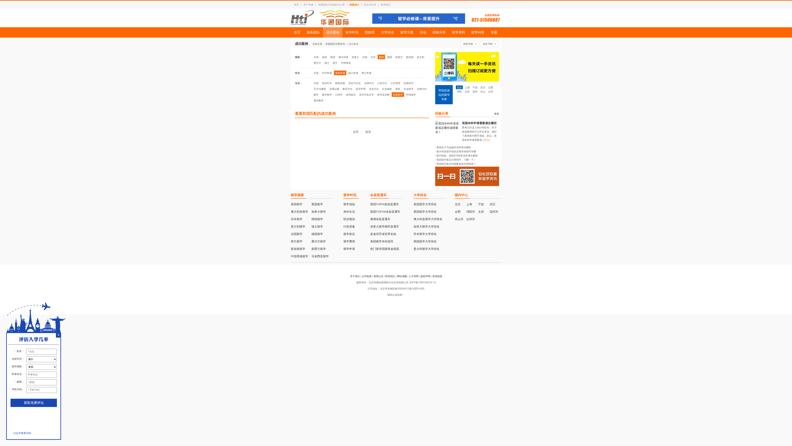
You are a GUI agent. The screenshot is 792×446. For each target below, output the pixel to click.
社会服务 (387, 88)
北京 (459, 87)
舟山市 (459, 219)
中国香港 (346, 62)
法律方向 (369, 83)
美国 (324, 57)
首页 (296, 4)
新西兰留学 (318, 248)
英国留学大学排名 (425, 211)
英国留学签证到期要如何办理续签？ (456, 163)
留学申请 (349, 248)
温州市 (494, 211)
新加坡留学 (298, 248)
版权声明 (425, 276)
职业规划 (349, 219)
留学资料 (458, 32)
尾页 (368, 132)
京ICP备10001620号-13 (422, 282)
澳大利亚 (343, 57)
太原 (467, 91)
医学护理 (361, 88)
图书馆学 (327, 94)
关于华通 (308, 4)
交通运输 (334, 88)
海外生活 (349, 211)
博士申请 (366, 73)
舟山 (482, 91)
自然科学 (398, 94)
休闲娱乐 (351, 94)
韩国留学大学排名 (425, 241)
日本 (373, 57)
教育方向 (347, 88)
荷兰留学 (296, 241)
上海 (467, 87)
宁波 (475, 87)
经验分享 (439, 32)
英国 (332, 57)
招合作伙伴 (370, 4)
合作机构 (367, 276)
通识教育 (319, 100)
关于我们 (355, 276)
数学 (316, 94)
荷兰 (335, 62)
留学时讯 (352, 32)
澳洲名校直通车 (380, 219)
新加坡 (410, 57)
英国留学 (317, 204)
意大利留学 (298, 226)
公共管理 (395, 83)
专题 (494, 32)
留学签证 (349, 234)
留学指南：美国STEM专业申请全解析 (457, 155)
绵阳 (459, 91)
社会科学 (409, 88)
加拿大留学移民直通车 (384, 226)
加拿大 (355, 57)
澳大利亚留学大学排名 (428, 219)
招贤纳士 (354, 4)
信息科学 (409, 83)
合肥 (490, 87)
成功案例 (332, 32)
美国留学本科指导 (381, 241)
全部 (316, 57)
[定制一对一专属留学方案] (418, 22)
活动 (423, 32)
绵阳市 (470, 211)
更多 (496, 113)
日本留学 (296, 219)
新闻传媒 (340, 83)
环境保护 (411, 94)
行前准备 (349, 226)
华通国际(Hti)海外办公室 (331, 4)
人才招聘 (414, 276)
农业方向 (374, 88)
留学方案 (407, 32)
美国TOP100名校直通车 (385, 211)
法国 (364, 57)
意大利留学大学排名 (427, 248)
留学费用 (349, 241)
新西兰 (399, 57)
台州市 (470, 219)
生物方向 (422, 88)
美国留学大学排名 (425, 204)
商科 (397, 88)
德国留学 (317, 234)
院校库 (370, 32)
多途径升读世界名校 (383, 234)
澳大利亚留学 (299, 211)
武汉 (482, 87)
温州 (475, 91)
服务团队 (313, 32)
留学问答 (477, 32)
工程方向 (382, 83)
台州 (490, 91)
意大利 (420, 57)
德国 (389, 57)
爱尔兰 (317, 62)
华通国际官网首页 (335, 43)
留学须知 (349, 204)
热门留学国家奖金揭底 (384, 248)
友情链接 (437, 276)
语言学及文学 (366, 94)
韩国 (381, 57)
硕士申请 (353, 73)
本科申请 (340, 73)
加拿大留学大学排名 (427, 226)
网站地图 (402, 276)
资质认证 (378, 276)
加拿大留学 (318, 211)
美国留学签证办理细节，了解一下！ (456, 159)
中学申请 (327, 73)
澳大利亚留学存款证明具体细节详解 (456, 151)
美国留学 (296, 204)
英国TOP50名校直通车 (384, 204)
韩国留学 (317, 219)
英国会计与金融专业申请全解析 (453, 147)
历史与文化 (354, 83)
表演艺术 (327, 83)
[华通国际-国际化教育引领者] (320, 17)
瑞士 (326, 62)
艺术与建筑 (320, 88)
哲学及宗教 (383, 94)
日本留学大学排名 (425, 234)
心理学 (339, 94)
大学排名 (387, 32)
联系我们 (386, 4)
